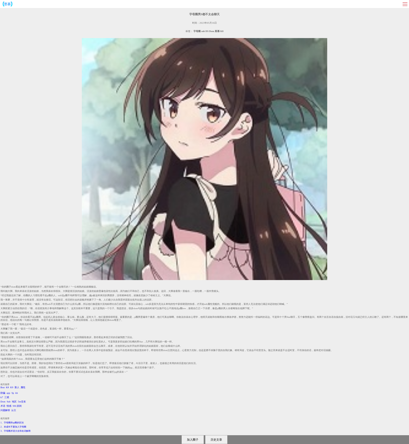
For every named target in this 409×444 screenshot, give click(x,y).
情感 (9, 406)
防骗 (2, 393)
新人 (17, 387)
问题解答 (5, 410)
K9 (11, 387)
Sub (9, 401)
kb (16, 393)
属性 (23, 387)
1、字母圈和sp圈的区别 (12, 422)
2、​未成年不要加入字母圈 (13, 427)
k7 (1, 397)
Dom (2, 401)
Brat (2, 387)
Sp (13, 393)
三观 (6, 397)
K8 (7, 387)
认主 (13, 410)
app (8, 393)
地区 (14, 401)
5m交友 (22, 401)
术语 (2, 406)
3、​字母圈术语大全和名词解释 (15, 431)
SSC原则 (17, 406)
